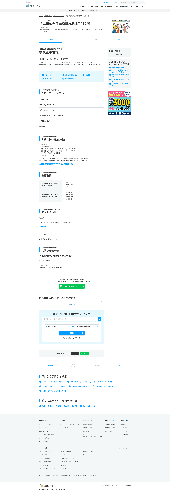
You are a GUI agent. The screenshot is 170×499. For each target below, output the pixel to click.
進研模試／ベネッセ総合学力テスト (47, 451)
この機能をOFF (119, 54)
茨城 (43, 406)
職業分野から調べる (88, 427)
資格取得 (87, 75)
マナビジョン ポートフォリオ (46, 468)
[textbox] (71, 319)
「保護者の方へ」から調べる (104, 386)
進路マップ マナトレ (88, 451)
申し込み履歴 (124, 427)
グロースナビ (64, 468)
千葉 (76, 406)
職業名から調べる (87, 424)
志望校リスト (124, 424)
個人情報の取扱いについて (80, 475)
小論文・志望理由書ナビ (67, 458)
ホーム (41, 16)
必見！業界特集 (64, 427)
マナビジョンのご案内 (44, 475)
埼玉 (67, 406)
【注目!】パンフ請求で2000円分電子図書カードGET (84, 10)
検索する (72, 333)
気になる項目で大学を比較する (46, 434)
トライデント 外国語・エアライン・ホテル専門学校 (120, 71)
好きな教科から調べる (110, 427)
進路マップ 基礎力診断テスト (46, 458)
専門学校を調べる (93, 6)
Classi (62, 465)
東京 (84, 406)
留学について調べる (44, 438)
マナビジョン (34, 5)
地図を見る (42, 226)
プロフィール (124, 431)
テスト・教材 (134, 6)
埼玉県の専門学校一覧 (58, 16)
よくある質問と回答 (65, 475)
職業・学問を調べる (121, 6)
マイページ (124, 420)
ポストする (76, 353)
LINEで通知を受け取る (71, 286)
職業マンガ (92, 435)
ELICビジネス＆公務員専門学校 (120, 84)
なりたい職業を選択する (83, 326)
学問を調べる (109, 420)
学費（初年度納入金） (71, 75)
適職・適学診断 (87, 431)
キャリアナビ (64, 455)
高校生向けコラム (43, 441)
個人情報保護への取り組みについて (112, 485)
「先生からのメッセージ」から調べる (54, 391)
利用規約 (55, 475)
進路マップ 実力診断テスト (45, 461)
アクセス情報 (48, 78)
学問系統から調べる (110, 424)
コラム (143, 6)
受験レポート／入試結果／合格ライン (70, 461)
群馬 (59, 406)
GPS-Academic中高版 (66, 451)
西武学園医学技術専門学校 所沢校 (120, 75)
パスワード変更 (124, 434)
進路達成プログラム (44, 465)
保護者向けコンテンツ (124, 448)
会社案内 (128, 485)
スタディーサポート (44, 455)
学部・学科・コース (50, 75)
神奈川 (93, 406)
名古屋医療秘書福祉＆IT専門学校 (120, 80)
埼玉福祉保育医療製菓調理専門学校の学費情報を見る (56, 164)
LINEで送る (86, 353)
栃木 (51, 406)
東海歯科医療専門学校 (118, 67)
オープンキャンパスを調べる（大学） (48, 424)
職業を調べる (87, 420)
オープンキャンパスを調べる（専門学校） (70, 424)
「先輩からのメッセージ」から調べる (54, 386)
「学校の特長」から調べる (78, 382)
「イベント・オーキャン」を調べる (53, 382)
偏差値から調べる (43, 427)
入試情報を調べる (43, 431)
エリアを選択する (53, 326)
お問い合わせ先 (69, 78)
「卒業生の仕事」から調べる (80, 386)
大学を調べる (82, 6)
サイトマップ (93, 475)
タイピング (85, 455)
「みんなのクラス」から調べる (102, 382)
